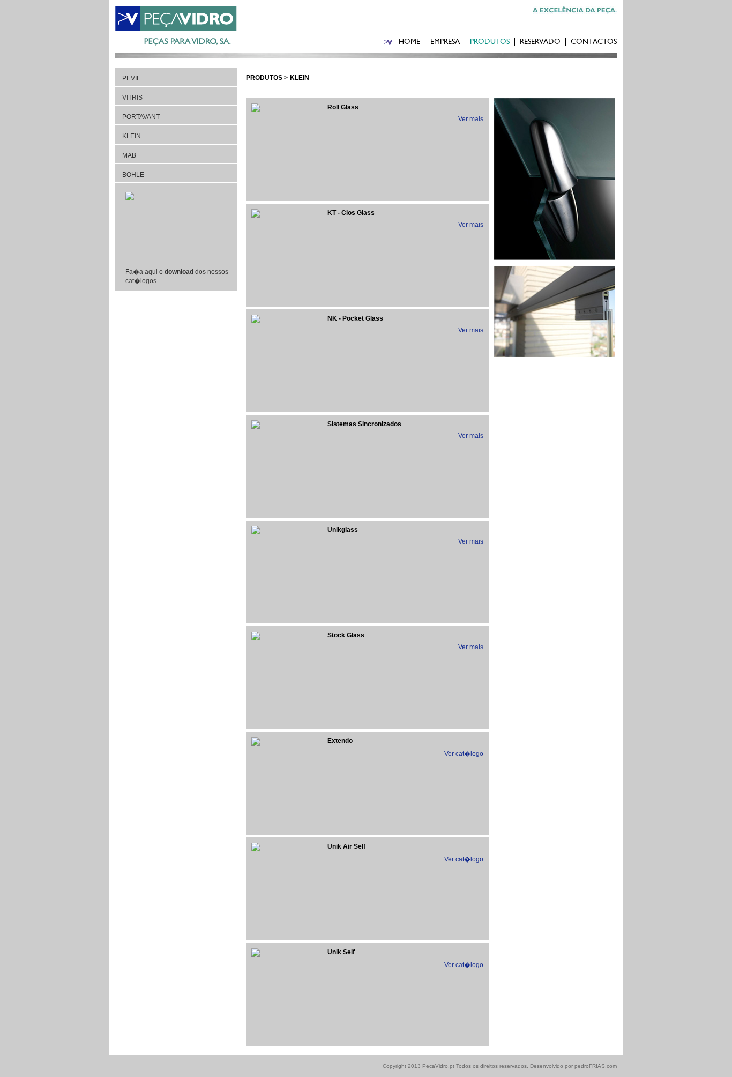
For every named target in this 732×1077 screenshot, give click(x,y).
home (409, 42)
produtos (490, 42)
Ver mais (470, 119)
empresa (445, 42)
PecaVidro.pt (438, 1066)
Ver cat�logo (463, 753)
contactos (594, 42)
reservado (540, 42)
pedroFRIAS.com (595, 1066)
